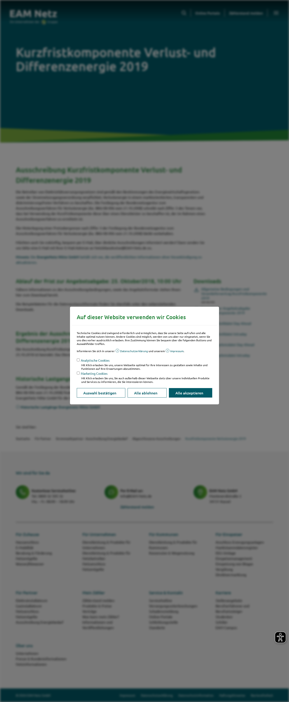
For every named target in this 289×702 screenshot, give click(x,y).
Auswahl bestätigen (99, 392)
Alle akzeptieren (189, 392)
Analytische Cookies (95, 360)
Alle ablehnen (145, 392)
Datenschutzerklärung (134, 351)
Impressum (177, 351)
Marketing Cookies (94, 373)
